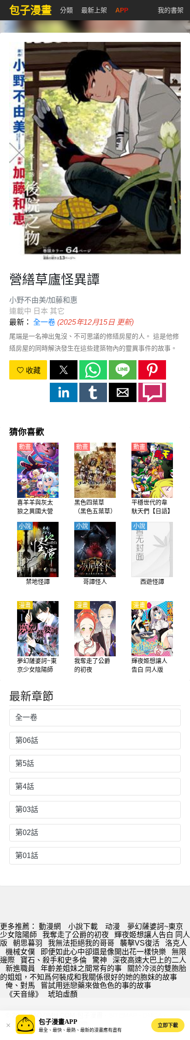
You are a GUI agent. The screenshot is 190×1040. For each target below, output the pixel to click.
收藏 (32, 370)
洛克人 (176, 943)
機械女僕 (20, 952)
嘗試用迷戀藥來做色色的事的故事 (96, 985)
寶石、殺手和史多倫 (53, 960)
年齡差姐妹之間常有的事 (81, 968)
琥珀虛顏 (62, 994)
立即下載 (168, 1025)
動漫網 (50, 926)
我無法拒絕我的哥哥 (81, 943)
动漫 (112, 926)
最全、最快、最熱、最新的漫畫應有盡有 (80, 1030)
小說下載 (83, 926)
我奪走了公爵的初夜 (75, 935)
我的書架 (171, 10)
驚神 (99, 960)
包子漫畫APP (58, 1021)
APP (121, 10)
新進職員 (20, 968)
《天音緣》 (24, 994)
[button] (63, 370)
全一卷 (44, 322)
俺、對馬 (20, 985)
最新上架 (94, 10)
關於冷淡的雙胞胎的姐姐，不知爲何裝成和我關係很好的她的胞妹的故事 (93, 972)
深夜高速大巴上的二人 (149, 960)
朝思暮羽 (27, 943)
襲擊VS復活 (140, 943)
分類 (66, 10)
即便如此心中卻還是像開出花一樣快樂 (103, 952)
